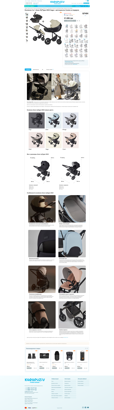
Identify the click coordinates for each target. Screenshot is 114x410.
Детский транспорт (68, 389)
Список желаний (80, 385)
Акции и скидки (74, 3)
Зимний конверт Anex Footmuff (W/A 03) (56, 362)
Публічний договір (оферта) (56, 387)
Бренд (53, 391)
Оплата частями (39, 0)
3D (42, 69)
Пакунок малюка (86, 3)
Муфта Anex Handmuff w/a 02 (43, 362)
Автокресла (67, 383)
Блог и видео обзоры (80, 3)
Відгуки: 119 (67, 14)
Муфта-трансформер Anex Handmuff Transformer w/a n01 (31, 362)
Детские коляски (67, 381)
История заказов (80, 383)
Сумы (36, 3)
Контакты (29, 0)
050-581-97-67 (65, 337)
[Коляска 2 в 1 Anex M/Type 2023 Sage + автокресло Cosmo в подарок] (45, 28)
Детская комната (67, 385)
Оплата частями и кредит (56, 385)
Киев (34, 3)
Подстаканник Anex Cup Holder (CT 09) (69, 362)
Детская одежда (67, 397)
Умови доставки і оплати (69, 61)
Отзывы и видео (49, 69)
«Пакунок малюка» (55, 397)
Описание (28, 69)
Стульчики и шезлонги (68, 387)
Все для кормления (68, 391)
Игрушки (66, 395)
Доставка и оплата (33, 0)
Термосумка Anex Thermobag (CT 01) (82, 362)
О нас (26, 0)
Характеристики (36, 69)
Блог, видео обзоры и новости (57, 395)
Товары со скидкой (55, 393)
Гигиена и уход (67, 393)
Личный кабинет (80, 381)
